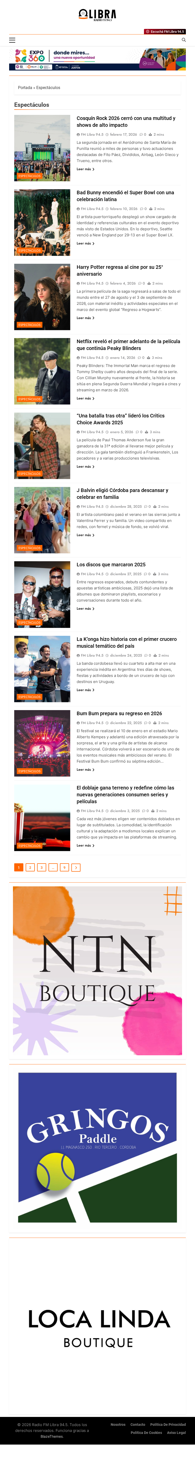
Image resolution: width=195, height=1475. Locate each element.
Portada (25, 87)
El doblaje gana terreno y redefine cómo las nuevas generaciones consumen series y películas (125, 794)
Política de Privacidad (168, 1425)
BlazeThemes (52, 1436)
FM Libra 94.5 (92, 134)
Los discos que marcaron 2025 (111, 564)
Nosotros (118, 1425)
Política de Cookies (146, 1433)
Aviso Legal (176, 1433)
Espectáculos (30, 176)
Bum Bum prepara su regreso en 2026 (119, 713)
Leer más (84, 168)
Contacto (138, 1425)
